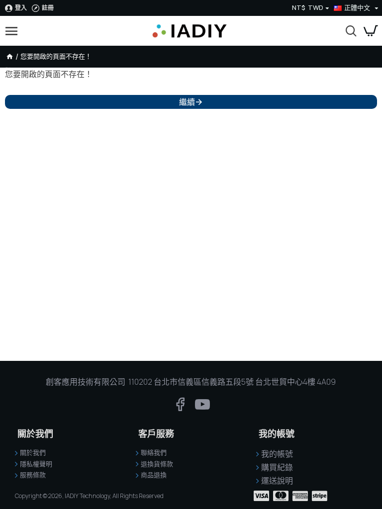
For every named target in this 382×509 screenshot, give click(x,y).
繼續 (187, 101)
